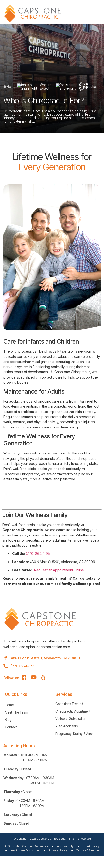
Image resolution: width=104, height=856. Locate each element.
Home (11, 87)
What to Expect (45, 86)
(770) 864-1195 (38, 553)
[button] (93, 11)
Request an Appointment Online (59, 570)
